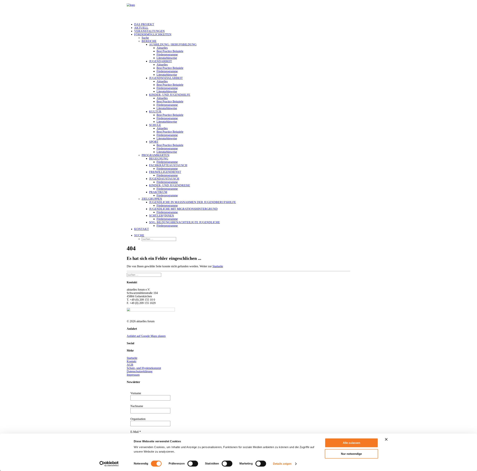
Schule (155, 125)
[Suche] (144, 274)
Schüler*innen (161, 215)
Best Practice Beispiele (170, 51)
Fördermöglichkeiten (152, 34)
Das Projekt (144, 24)
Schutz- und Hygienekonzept (144, 368)
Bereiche (149, 41)
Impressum (133, 374)
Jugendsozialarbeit (166, 78)
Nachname (136, 406)
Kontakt (141, 229)
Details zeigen (282, 463)
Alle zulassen (351, 442)
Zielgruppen (152, 198)
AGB (130, 364)
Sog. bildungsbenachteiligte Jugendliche (184, 222)
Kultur (155, 111)
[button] (139, 235)
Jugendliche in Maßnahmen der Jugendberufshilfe (192, 202)
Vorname (135, 393)
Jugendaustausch (164, 178)
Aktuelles (162, 47)
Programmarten (155, 155)
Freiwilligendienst (165, 172)
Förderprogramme (167, 54)
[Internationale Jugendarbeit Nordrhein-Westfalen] (238, 9)
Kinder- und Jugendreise (169, 185)
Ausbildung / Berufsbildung (173, 44)
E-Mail (135, 431)
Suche (145, 37)
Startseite (217, 266)
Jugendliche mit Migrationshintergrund (183, 208)
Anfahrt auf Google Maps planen (146, 336)
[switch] (192, 464)
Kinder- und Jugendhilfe (169, 94)
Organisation (138, 418)
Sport (153, 141)
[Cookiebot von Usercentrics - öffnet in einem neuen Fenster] (109, 464)
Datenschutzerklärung (139, 371)
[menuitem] (242, 24)
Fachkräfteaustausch (168, 165)
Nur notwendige (351, 453)
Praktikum (158, 192)
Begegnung (158, 158)
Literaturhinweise (167, 57)
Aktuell (141, 27)
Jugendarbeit (160, 61)
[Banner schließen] (386, 439)
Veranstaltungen (149, 31)
